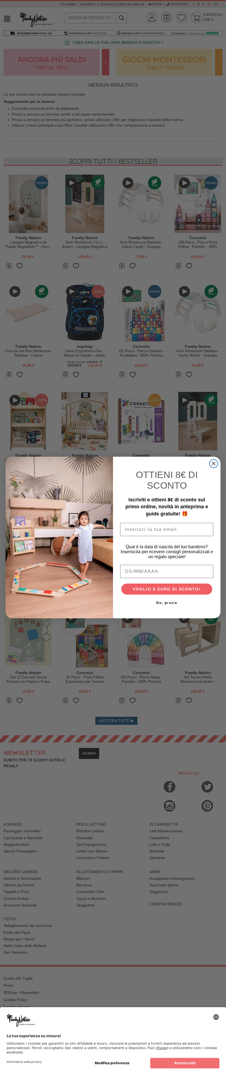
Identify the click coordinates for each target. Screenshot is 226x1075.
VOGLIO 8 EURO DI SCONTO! (167, 589)
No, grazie (166, 603)
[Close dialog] (213, 463)
